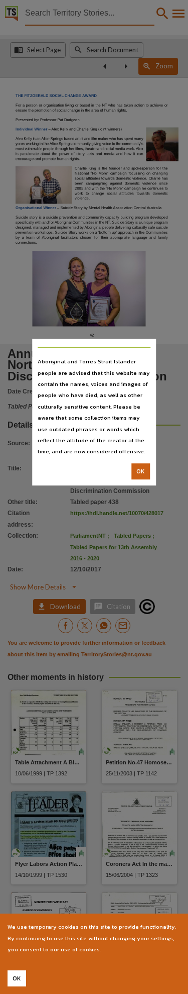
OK (140, 471)
